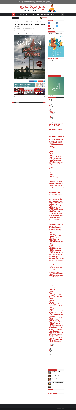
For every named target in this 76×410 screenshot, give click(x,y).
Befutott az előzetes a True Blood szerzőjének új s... (55, 228)
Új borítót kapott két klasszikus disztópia (56, 180)
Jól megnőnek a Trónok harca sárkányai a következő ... (56, 259)
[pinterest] (60, 408)
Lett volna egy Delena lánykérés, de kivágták (55, 251)
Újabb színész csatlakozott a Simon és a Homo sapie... (56, 318)
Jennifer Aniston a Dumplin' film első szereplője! (55, 262)
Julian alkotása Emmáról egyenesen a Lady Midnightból (55, 200)
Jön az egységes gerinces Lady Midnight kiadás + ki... (56, 326)
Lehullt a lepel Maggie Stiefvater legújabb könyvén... (56, 216)
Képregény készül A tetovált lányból (55, 266)
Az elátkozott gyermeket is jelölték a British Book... (55, 176)
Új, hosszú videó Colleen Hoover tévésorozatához (54, 193)
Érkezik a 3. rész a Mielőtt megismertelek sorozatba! (56, 336)
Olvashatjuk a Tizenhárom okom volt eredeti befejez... (55, 174)
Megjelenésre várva (28, 21)
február (50, 344)
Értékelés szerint (39, 14)
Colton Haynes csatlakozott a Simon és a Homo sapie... (56, 281)
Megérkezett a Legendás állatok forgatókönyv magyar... (54, 217)
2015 (49, 348)
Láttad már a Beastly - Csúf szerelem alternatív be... (55, 182)
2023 (49, 103)
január (50, 345)
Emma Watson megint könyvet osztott (55, 334)
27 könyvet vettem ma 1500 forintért (55, 296)
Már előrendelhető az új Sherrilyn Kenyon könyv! (56, 333)
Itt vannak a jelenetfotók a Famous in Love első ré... (56, 232)
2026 (49, 99)
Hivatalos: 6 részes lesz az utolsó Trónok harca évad (56, 300)
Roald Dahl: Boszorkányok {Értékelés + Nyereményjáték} (55, 304)
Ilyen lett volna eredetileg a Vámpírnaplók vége (56, 307)
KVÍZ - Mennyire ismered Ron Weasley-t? (57, 379)
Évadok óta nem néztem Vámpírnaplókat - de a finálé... (56, 313)
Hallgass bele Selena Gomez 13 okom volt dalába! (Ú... (56, 146)
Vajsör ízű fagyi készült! (53, 226)
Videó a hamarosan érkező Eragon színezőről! (55, 161)
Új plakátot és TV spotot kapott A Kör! (55, 168)
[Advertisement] (56, 68)
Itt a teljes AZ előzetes (53, 147)
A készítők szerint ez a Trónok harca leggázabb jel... (55, 212)
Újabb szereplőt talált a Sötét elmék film (56, 241)
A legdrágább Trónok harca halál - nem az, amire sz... (56, 187)
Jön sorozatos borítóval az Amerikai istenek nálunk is (55, 129)
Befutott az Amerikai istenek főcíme (55, 126)
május (50, 119)
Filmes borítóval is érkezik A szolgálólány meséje (56, 140)
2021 (49, 105)
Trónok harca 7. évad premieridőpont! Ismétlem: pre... (55, 330)
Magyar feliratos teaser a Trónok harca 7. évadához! (56, 328)
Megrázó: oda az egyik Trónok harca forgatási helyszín (55, 340)
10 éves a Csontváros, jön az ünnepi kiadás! (55, 172)
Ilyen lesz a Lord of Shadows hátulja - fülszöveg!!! (55, 295)
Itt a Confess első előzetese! (54, 331)
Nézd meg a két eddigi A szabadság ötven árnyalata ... (56, 151)
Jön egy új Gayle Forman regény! (54, 165)
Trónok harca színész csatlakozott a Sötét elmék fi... (56, 206)
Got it (59, 2)
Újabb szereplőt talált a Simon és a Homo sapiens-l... (56, 298)
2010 (49, 354)
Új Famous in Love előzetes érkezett (55, 341)
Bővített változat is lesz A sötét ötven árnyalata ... (55, 214)
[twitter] (59, 408)
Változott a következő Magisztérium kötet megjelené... (56, 238)
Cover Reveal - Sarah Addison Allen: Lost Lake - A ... (56, 170)
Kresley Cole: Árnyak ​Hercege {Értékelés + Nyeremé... (56, 159)
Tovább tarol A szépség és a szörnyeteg (56, 177)
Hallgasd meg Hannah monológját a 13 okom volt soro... (55, 289)
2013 (49, 350)
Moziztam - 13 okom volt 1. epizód (54, 124)
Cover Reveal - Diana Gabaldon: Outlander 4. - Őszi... (56, 137)
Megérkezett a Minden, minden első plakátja (55, 249)
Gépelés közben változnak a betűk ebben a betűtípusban (56, 189)
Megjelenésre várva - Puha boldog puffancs (55, 149)
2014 (49, 349)
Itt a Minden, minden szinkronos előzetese (56, 123)
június (50, 118)
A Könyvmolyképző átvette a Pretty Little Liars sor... (56, 269)
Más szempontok (53, 14)
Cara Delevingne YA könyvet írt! (54, 272)
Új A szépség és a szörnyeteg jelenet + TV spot (56, 311)
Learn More (55, 2)
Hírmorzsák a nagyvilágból (22, 21)
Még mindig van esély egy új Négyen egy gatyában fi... (56, 225)
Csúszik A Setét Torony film (53, 128)
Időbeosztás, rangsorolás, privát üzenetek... (54, 245)
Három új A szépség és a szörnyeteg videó (56, 342)
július (50, 117)
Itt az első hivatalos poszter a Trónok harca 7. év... (55, 338)
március (50, 122)
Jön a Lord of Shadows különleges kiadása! (55, 131)
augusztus (51, 116)
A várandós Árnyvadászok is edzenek (55, 141)
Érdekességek (21, 14)
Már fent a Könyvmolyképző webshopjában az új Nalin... (54, 257)
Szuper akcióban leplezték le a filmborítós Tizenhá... (56, 309)
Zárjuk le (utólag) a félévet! (56, 371)
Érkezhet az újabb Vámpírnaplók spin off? (56, 275)
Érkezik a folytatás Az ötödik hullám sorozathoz (55, 264)
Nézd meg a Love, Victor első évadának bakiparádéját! (57, 386)
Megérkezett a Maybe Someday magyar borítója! (56, 155)
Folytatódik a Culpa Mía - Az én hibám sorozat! (18, 93)
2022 (49, 104)
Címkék (60, 97)
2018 (49, 109)
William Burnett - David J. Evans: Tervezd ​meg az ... (56, 133)
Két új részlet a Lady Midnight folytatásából (54, 316)
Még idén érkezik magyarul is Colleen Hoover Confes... (55, 322)
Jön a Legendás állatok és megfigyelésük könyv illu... (56, 274)
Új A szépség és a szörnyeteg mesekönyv (56, 314)
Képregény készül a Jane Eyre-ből (55, 230)
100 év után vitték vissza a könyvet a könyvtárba (55, 194)
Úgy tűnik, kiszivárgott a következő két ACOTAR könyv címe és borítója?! (28, 92)
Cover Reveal (17, 21)
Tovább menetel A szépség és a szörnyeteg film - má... (54, 208)
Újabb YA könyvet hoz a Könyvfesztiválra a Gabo (56, 164)
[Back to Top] (63, 408)
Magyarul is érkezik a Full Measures (55, 276)
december (51, 111)
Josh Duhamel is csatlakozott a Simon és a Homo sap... (56, 221)
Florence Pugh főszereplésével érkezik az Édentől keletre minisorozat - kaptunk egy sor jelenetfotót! (57, 376)
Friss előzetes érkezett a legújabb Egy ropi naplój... (56, 243)
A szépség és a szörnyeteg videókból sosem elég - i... (55, 287)
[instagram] (58, 408)
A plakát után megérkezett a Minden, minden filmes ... (55, 247)
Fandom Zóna (28, 14)
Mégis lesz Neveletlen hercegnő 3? (55, 229)
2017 (49, 110)
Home (14, 21)
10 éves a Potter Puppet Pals (54, 191)
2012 (49, 351)
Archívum (51, 97)
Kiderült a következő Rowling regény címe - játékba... (56, 279)
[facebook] (57, 408)
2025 (49, 100)
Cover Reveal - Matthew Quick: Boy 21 (55, 138)
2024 (50, 101)
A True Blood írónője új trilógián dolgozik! (56, 162)
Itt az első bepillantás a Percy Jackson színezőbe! (55, 196)
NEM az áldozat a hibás (53, 204)
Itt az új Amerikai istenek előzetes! (55, 271)
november (51, 112)
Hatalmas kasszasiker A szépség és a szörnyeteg (55, 236)
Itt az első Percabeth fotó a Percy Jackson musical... (56, 253)
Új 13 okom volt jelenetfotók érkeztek (55, 223)
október (50, 113)
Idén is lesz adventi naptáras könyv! (39, 93)
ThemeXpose (17, 408)
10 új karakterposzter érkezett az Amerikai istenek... (56, 167)
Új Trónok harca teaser (53, 135)
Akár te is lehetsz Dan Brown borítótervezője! (54, 240)
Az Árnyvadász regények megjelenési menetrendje (55, 283)
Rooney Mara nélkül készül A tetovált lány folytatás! (56, 291)
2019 (49, 107)
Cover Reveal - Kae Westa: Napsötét (55, 125)
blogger (44, 102)
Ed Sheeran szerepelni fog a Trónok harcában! (55, 302)
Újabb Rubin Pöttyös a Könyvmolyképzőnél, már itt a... (56, 153)
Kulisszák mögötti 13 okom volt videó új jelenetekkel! (55, 255)
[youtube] (62, 408)
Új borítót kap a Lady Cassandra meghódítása (54, 219)
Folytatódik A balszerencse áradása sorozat (55, 285)
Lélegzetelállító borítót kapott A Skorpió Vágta (56, 184)
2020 (50, 106)
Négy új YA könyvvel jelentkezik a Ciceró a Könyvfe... (56, 203)
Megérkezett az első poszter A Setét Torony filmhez (55, 234)
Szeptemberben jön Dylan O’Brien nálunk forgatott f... (56, 210)
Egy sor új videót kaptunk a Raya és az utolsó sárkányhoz (57, 383)
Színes (33, 14)
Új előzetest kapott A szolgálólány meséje (56, 198)
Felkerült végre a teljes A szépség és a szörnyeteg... (55, 324)
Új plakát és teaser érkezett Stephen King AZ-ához (56, 157)
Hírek (16, 14)
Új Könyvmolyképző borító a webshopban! (56, 144)
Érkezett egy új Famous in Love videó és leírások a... (56, 260)
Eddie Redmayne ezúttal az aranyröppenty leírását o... (54, 320)
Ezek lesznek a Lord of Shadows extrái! (55, 201)
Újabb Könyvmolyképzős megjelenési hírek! (55, 293)
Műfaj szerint (46, 14)
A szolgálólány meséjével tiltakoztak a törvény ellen (55, 185)
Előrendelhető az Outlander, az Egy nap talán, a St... (55, 143)
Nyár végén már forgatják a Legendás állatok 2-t (55, 267)
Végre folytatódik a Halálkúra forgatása (56, 305)
